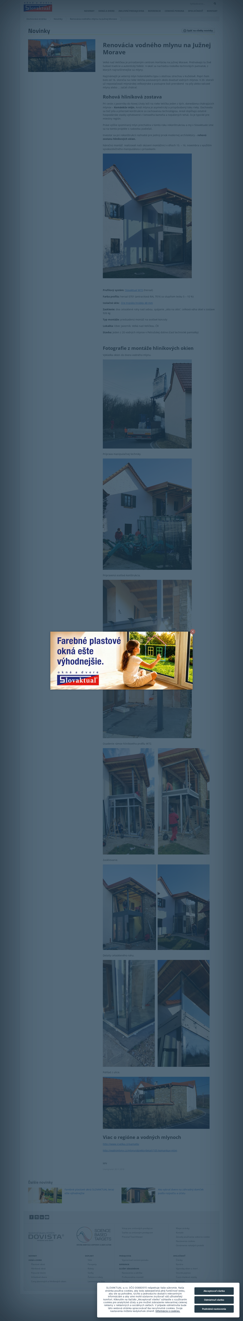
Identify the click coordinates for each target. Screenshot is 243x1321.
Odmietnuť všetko (214, 1299)
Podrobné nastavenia (214, 1308)
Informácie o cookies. (167, 1311)
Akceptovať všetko (214, 1290)
